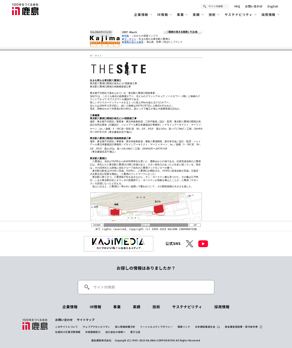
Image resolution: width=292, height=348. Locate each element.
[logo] (35, 325)
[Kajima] (25, 9)
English (273, 6)
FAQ (237, 6)
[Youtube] (203, 243)
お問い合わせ (254, 6)
